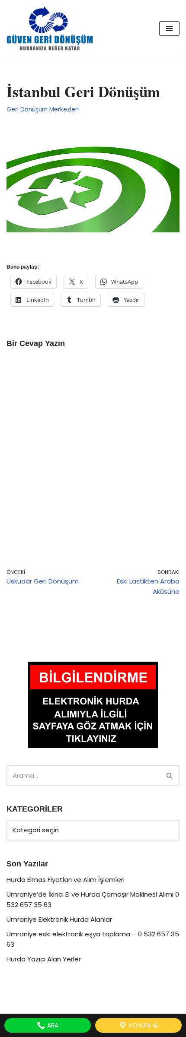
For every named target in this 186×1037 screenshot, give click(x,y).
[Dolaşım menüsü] (169, 28)
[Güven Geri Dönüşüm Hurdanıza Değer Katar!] (49, 28)
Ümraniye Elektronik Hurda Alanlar (59, 919)
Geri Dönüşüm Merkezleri (42, 109)
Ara (51, 1025)
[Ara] (170, 775)
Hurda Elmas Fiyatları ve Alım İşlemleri (65, 879)
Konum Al (143, 1025)
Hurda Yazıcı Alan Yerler (43, 959)
